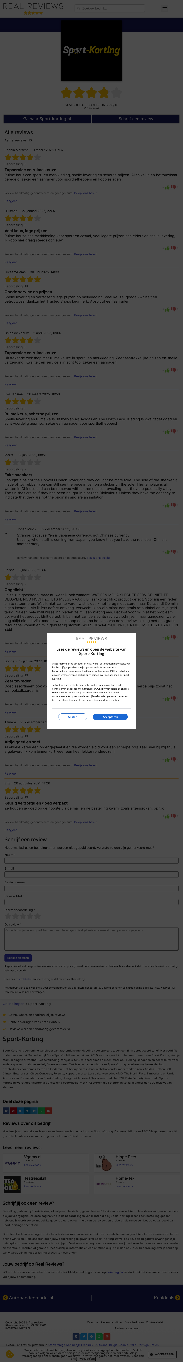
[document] (91, 681)
